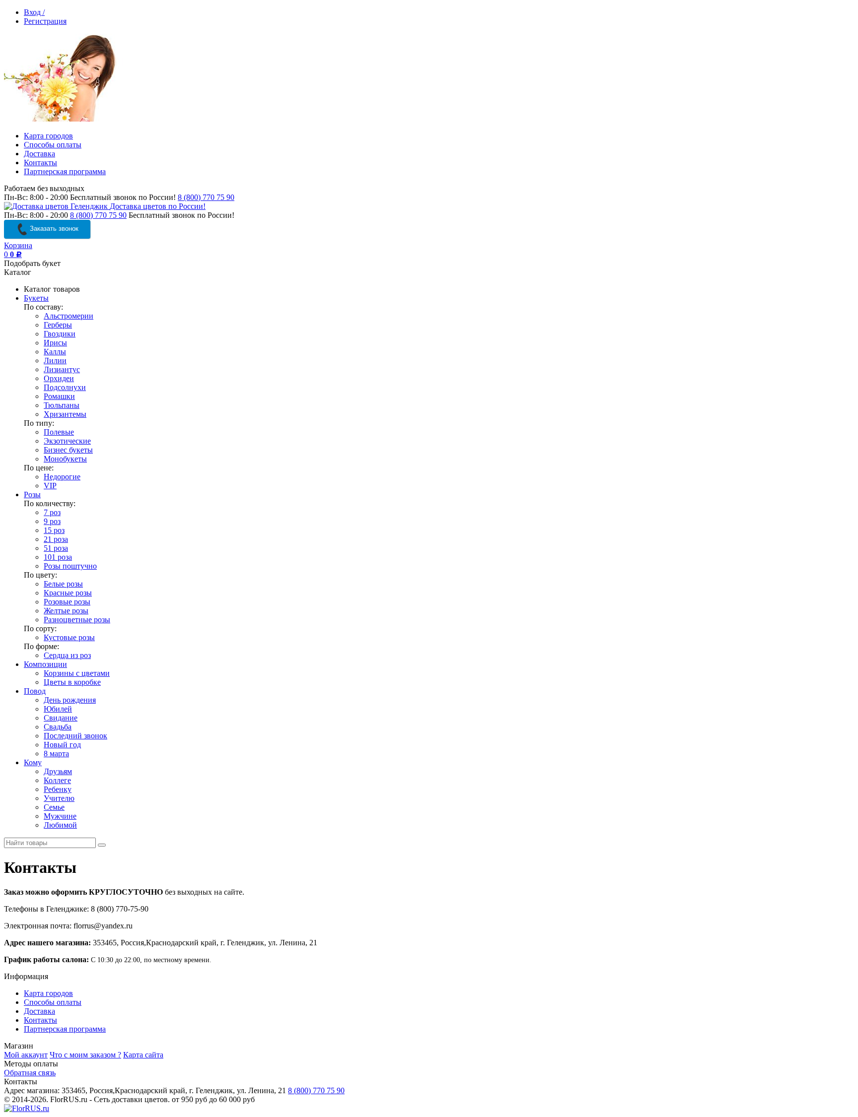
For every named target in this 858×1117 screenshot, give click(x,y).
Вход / (34, 12)
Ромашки (59, 396)
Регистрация (45, 21)
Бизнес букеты (68, 450)
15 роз (54, 530)
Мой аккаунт (26, 1055)
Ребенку (58, 789)
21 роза (56, 539)
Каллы (55, 351)
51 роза (56, 548)
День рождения (70, 700)
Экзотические (67, 441)
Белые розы (63, 584)
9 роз (52, 521)
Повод (35, 691)
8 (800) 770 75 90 (206, 197)
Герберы (58, 325)
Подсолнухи (65, 387)
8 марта (56, 753)
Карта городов (48, 135)
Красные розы (68, 593)
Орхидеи (59, 378)
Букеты (36, 298)
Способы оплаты (52, 144)
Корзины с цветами (77, 673)
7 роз (52, 512)
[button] (742, 1105)
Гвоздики (59, 333)
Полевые (59, 432)
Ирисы (55, 342)
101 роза (58, 557)
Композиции (45, 664)
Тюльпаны (61, 405)
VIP (50, 485)
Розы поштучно (70, 566)
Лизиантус (62, 369)
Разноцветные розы (77, 619)
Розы (32, 494)
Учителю (59, 798)
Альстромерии (68, 316)
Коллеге (57, 780)
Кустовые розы (69, 637)
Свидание (60, 718)
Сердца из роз (67, 655)
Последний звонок (75, 735)
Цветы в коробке (72, 682)
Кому (33, 762)
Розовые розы (67, 601)
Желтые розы (66, 610)
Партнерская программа (65, 171)
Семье (54, 807)
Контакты (40, 162)
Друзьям (58, 771)
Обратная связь (30, 1072)
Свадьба (58, 727)
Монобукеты (65, 459)
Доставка (39, 153)
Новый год (62, 744)
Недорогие (62, 476)
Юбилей (58, 709)
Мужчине (60, 816)
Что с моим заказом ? (85, 1055)
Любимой (60, 825)
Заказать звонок (53, 228)
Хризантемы (65, 414)
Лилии (55, 360)
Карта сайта (143, 1055)
